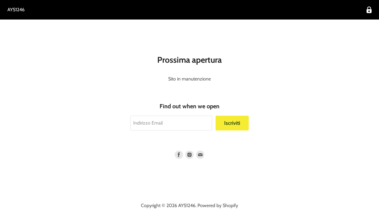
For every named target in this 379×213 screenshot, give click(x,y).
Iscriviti (232, 123)
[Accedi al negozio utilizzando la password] (369, 10)
